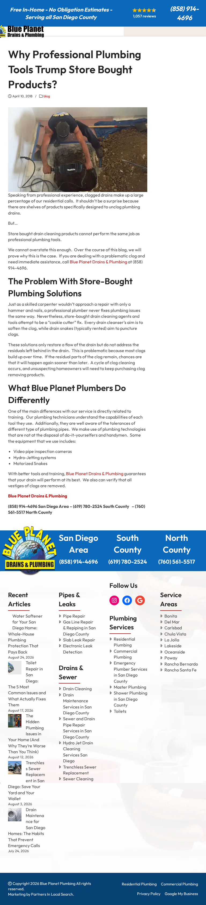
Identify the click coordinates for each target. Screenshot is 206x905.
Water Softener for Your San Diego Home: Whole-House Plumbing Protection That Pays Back (25, 634)
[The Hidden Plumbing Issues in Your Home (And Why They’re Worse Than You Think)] (14, 720)
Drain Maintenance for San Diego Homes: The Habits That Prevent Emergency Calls (26, 827)
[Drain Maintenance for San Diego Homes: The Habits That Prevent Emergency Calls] (14, 814)
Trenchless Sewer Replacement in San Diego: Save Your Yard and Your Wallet (26, 780)
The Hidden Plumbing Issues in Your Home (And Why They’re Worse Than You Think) (27, 733)
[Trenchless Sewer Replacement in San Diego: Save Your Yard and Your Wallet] (14, 767)
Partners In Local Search (52, 894)
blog (46, 96)
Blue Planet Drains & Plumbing (98, 261)
